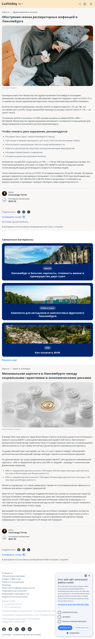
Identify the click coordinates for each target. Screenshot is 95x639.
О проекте (7, 573)
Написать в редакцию (13, 582)
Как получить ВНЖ (47, 352)
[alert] (74, 605)
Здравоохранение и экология (25, 12)
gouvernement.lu (20, 221)
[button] (74, 605)
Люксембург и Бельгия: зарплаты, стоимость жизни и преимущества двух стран (47, 274)
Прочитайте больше (65, 601)
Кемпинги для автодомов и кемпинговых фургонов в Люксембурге (47, 314)
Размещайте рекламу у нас (15, 594)
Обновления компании (13, 576)
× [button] (89, 576)
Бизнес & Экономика (21, 369)
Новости (5, 12)
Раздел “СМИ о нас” (11, 579)
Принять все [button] (65, 628)
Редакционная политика (14, 591)
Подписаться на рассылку (15, 597)
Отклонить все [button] (82, 628)
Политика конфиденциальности (18, 588)
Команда (6, 585)
